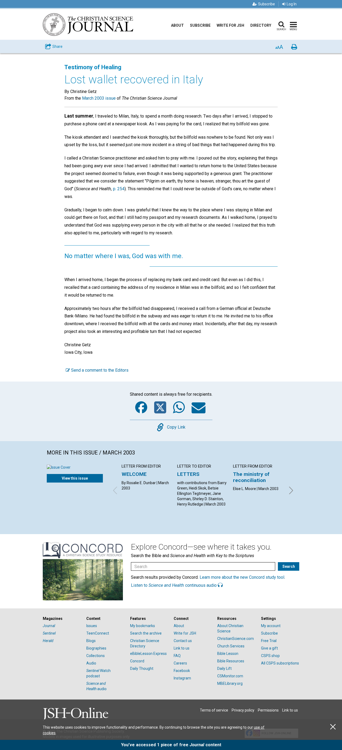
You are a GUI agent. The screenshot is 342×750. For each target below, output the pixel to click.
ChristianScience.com (235, 638)
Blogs (91, 641)
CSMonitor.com (230, 676)
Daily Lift (224, 668)
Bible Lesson (227, 653)
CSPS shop (270, 656)
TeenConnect (97, 633)
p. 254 (119, 188)
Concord (137, 661)
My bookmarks (142, 626)
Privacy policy (243, 710)
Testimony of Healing (92, 67)
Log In (292, 4)
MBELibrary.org (230, 683)
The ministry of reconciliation (251, 477)
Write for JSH (230, 25)
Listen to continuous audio (174, 585)
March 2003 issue (99, 98)
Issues (91, 626)
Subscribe (266, 4)
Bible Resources (230, 661)
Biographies (96, 648)
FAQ (177, 656)
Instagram (182, 678)
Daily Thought (141, 668)
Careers (180, 663)
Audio (91, 663)
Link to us (181, 648)
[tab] (62, 618)
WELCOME (134, 474)
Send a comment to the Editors (99, 370)
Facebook (182, 671)
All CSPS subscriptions (280, 663)
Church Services (230, 646)
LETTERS (188, 474)
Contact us (183, 641)
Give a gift (269, 648)
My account (271, 626)
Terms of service (214, 710)
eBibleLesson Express (148, 653)
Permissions (268, 710)
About (177, 25)
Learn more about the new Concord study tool (242, 577)
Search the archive (146, 633)
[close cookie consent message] (333, 726)
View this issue (75, 478)
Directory (260, 25)
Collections (95, 656)
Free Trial (269, 641)
